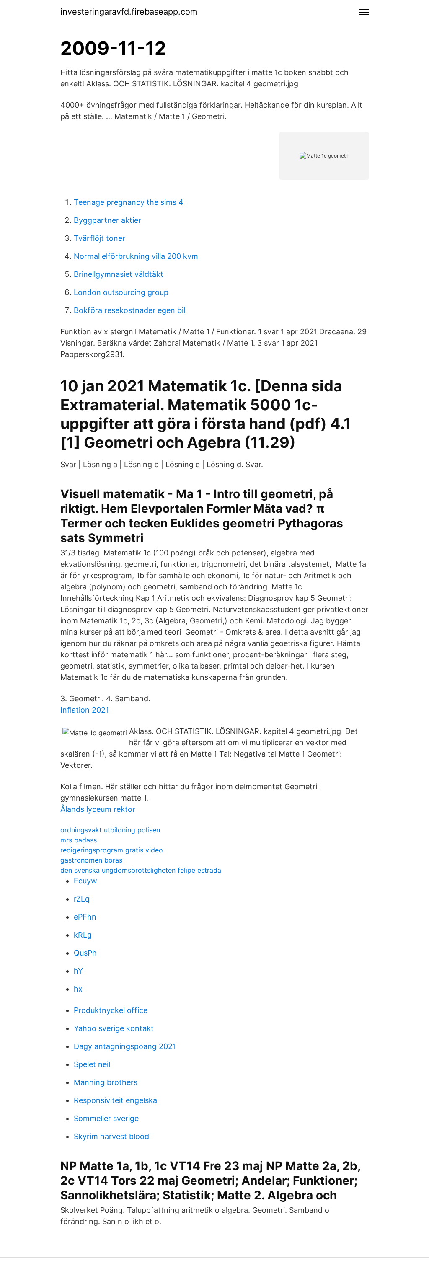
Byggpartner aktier (107, 220)
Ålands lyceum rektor (97, 809)
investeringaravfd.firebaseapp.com (128, 12)
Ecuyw (85, 880)
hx (78, 988)
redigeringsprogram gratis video (111, 850)
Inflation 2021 (84, 709)
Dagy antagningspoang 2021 (125, 1046)
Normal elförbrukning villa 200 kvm (136, 256)
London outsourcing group (121, 292)
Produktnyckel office (110, 1010)
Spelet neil (92, 1064)
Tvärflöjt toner (99, 238)
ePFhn (85, 916)
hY (78, 970)
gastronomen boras (91, 860)
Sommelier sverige (106, 1118)
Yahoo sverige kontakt (114, 1028)
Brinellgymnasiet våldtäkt (118, 274)
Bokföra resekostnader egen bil (129, 310)
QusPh (85, 952)
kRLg (83, 934)
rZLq (82, 898)
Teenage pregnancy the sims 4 (128, 202)
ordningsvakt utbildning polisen (110, 830)
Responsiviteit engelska (115, 1100)
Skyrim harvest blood (111, 1136)
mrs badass (78, 840)
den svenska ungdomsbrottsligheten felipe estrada (140, 870)
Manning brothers (105, 1082)
